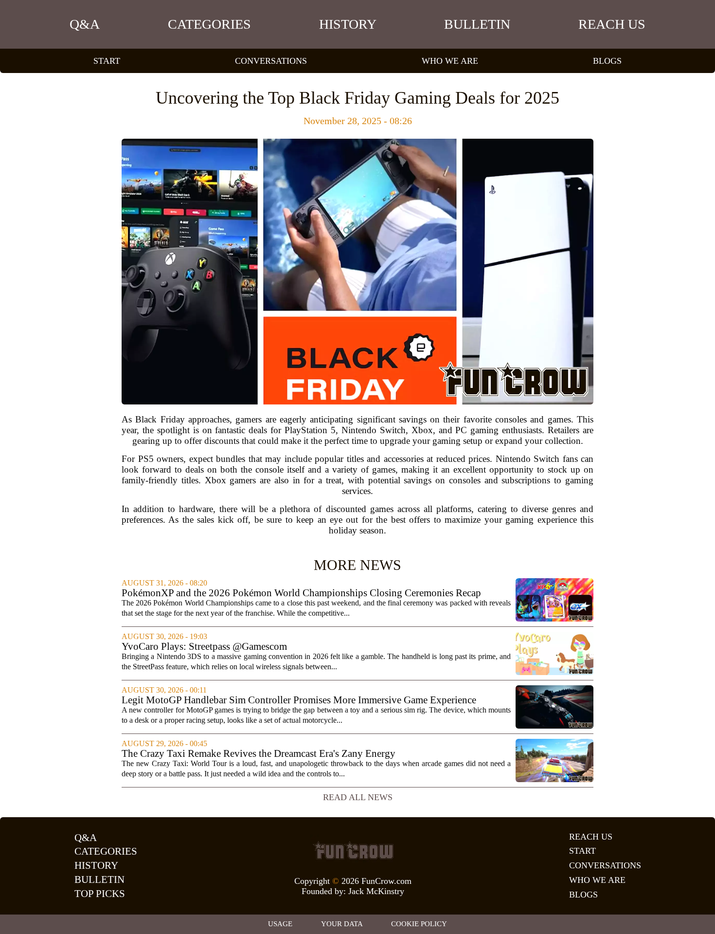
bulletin (477, 24)
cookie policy (419, 924)
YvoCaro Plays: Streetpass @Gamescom (204, 646)
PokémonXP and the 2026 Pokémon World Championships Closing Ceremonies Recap (301, 593)
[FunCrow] (353, 850)
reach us (611, 24)
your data (342, 924)
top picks (99, 893)
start (106, 61)
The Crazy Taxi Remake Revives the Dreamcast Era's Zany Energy (258, 754)
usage (280, 924)
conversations (271, 61)
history (347, 24)
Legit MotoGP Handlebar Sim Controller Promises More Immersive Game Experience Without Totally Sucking (299, 700)
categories (209, 24)
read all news (358, 797)
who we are (450, 61)
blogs (607, 61)
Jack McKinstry (376, 891)
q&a (85, 24)
